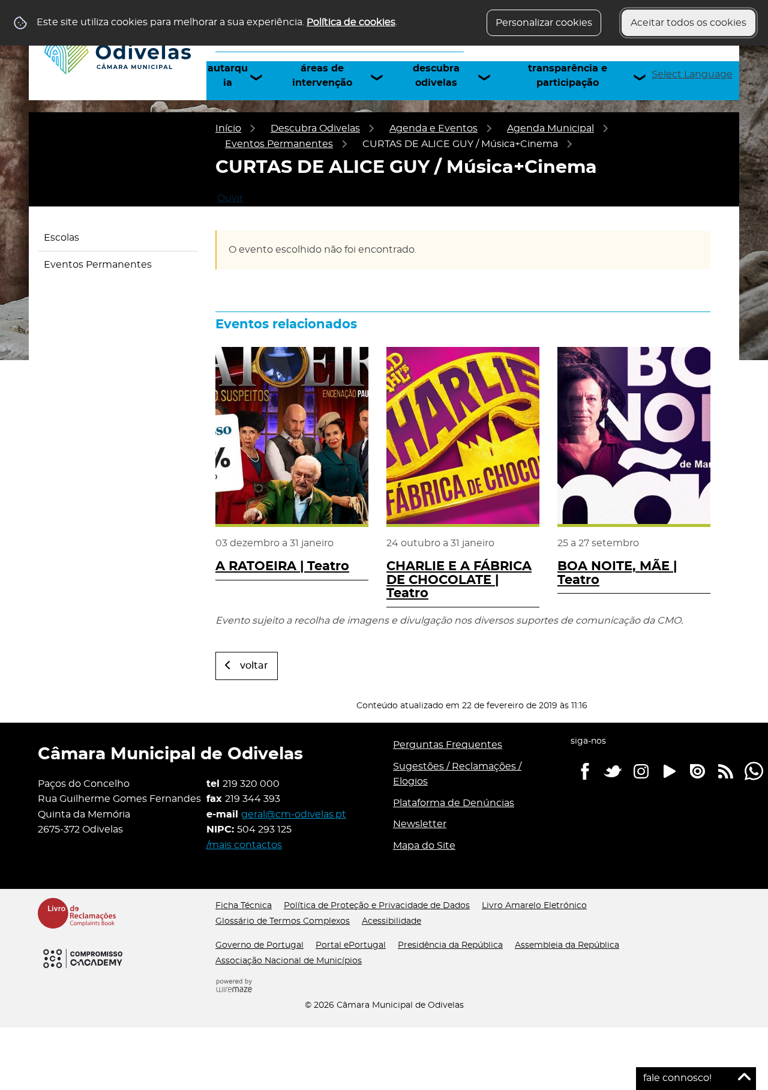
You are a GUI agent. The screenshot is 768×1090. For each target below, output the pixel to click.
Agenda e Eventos (433, 128)
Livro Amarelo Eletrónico (534, 906)
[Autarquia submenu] (261, 77)
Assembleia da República (567, 945)
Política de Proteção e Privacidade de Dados (377, 906)
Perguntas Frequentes (447, 745)
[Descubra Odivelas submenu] (489, 77)
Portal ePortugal (351, 945)
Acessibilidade (391, 921)
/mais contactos (244, 845)
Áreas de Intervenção (322, 76)
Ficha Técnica (243, 906)
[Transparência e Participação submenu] (645, 77)
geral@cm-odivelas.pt (293, 814)
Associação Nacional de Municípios (288, 961)
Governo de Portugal (259, 945)
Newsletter (419, 824)
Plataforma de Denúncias (453, 803)
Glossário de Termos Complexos (282, 921)
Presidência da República (450, 945)
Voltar (254, 665)
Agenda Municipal (550, 128)
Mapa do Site (424, 846)
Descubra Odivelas (436, 76)
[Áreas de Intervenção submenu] (382, 77)
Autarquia (228, 76)
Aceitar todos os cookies (688, 23)
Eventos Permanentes (279, 144)
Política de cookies (351, 22)
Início (228, 128)
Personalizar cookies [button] (544, 23)
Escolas (61, 237)
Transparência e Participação (567, 76)
